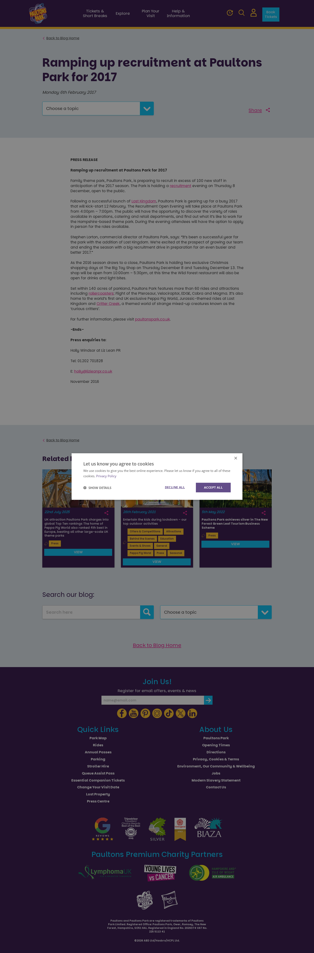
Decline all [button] (175, 487)
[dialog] (157, 476)
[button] (97, 487)
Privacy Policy (106, 476)
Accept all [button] (213, 487)
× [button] (235, 458)
